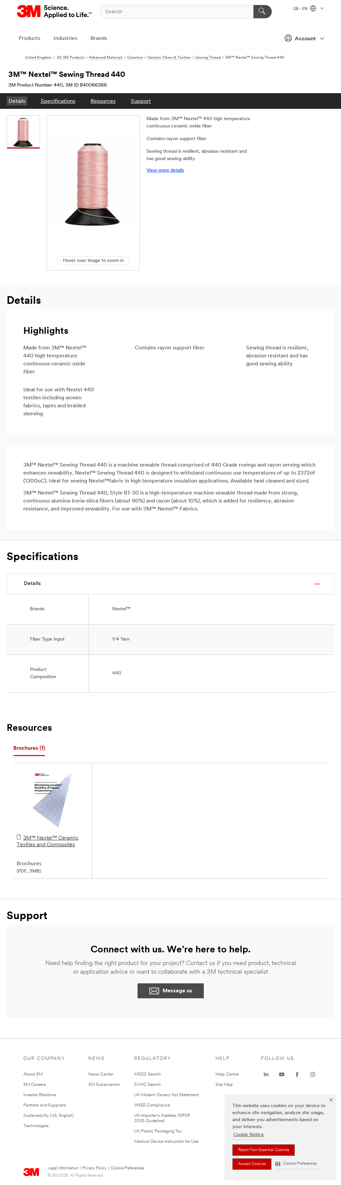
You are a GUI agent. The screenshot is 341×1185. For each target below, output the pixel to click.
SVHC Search (147, 1085)
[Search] (262, 11)
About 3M (33, 1074)
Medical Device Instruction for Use (166, 1141)
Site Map (224, 1085)
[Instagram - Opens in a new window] (313, 1075)
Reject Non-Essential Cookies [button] (263, 1150)
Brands (99, 38)
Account (305, 39)
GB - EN (300, 9)
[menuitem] (17, 101)
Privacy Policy (94, 1168)
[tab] (29, 748)
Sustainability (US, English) (48, 1115)
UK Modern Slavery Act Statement (166, 1095)
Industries (65, 38)
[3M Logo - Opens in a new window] (55, 11)
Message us (177, 991)
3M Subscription (104, 1085)
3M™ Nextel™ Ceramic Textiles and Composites (47, 842)
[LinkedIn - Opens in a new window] (266, 1075)
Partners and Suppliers (44, 1105)
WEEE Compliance (152, 1105)
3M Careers (34, 1085)
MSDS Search (147, 1074)
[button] (296, 1163)
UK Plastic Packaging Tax (158, 1131)
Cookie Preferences (127, 1168)
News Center (100, 1074)
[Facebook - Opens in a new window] (297, 1075)
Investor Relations (39, 1095)
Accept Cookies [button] (252, 1164)
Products (29, 38)
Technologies (36, 1126)
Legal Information (63, 1168)
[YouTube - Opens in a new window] (282, 1075)
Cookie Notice (248, 1134)
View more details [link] (165, 170)
